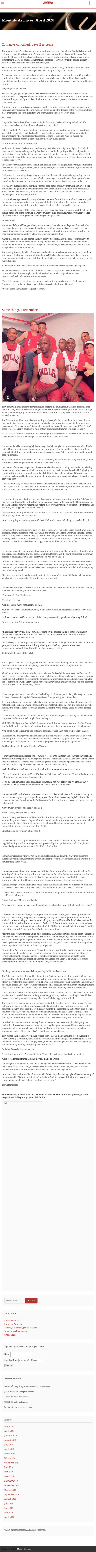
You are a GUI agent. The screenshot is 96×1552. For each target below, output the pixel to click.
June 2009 (9, 1508)
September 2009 (11, 1494)
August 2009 (10, 1499)
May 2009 (8, 1513)
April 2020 (9, 1431)
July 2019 (8, 1445)
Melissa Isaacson (24, 1549)
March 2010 (9, 1476)
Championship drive (26, 1392)
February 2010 (11, 1481)
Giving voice (10, 1335)
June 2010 (9, 1467)
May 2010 (8, 1472)
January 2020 (10, 1435)
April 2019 (9, 1449)
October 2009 (10, 1490)
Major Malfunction (21, 1397)
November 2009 (11, 1485)
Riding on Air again (13, 1324)
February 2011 (11, 1458)
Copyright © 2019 (9, 1549)
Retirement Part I (12, 1320)
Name (7, 1354)
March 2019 (9, 1454)
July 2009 (8, 1503)
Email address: (11, 1360)
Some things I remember (20, 310)
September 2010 (11, 1463)
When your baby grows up (40, 1386)
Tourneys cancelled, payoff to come (27, 44)
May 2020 (8, 1426)
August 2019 (10, 1440)
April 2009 (9, 1517)
